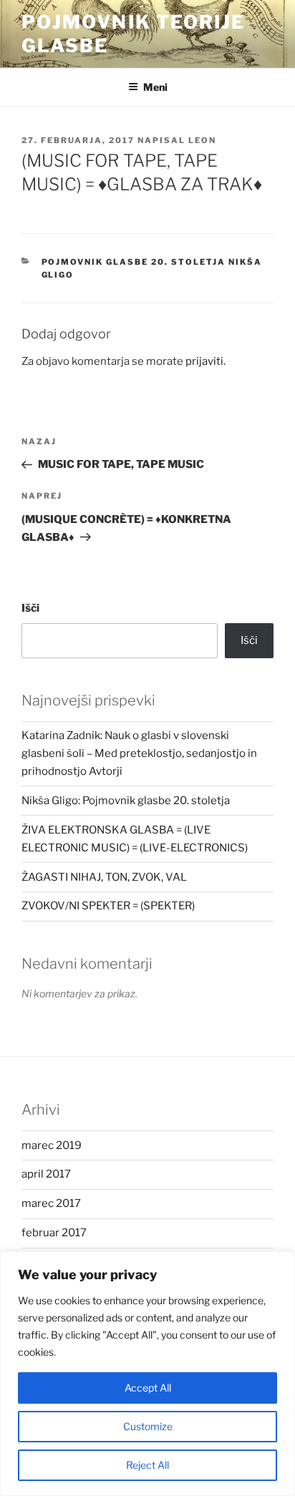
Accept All (148, 1388)
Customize (148, 1426)
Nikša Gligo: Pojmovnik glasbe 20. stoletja (125, 800)
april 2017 (46, 1174)
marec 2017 (51, 1203)
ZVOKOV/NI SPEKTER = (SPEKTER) (108, 905)
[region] (147, 1373)
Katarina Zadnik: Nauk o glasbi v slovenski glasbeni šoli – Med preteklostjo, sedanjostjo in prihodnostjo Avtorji (139, 753)
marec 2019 (51, 1145)
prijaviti (204, 361)
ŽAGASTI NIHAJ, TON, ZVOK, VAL (104, 877)
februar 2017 (54, 1232)
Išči (30, 608)
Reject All (147, 1465)
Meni (155, 87)
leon (202, 140)
